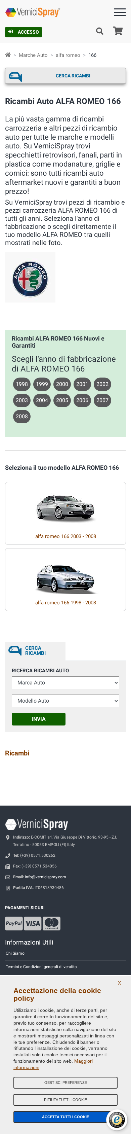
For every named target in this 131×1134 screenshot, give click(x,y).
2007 (102, 400)
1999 (42, 384)
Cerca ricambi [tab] (35, 650)
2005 (62, 400)
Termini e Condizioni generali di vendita (41, 966)
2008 (22, 416)
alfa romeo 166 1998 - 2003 (65, 603)
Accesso (28, 32)
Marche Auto (33, 55)
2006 (82, 400)
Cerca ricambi (73, 75)
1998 (22, 384)
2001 (82, 384)
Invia (39, 719)
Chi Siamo (15, 953)
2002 (102, 384)
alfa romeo (68, 55)
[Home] (8, 55)
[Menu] (120, 13)
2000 (62, 384)
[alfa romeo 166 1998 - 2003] (65, 571)
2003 (22, 400)
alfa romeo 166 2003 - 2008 (65, 536)
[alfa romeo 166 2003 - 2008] (65, 505)
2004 (42, 400)
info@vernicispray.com (45, 877)
